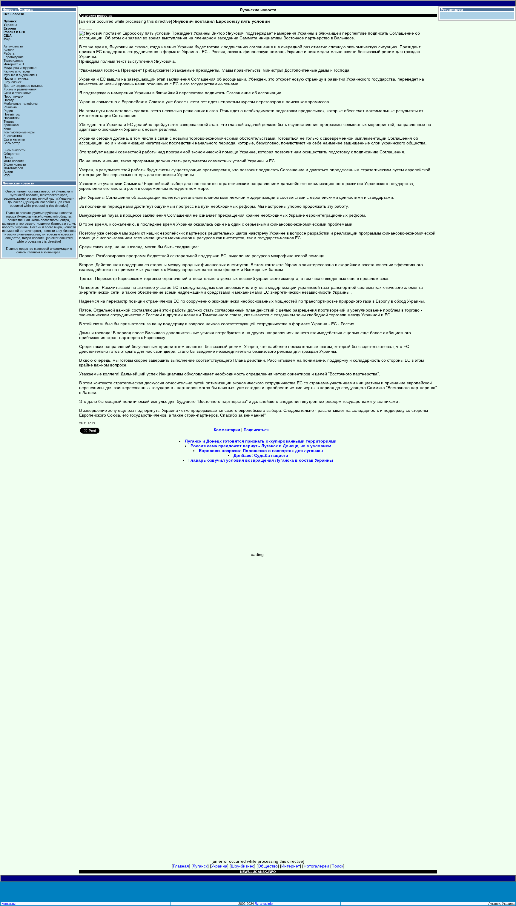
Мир (7, 39)
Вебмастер (12, 143)
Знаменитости (14, 150)
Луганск (10, 21)
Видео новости (15, 164)
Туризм (9, 121)
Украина (10, 25)
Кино (7, 128)
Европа (10, 28)
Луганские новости (18, 183)
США (8, 35)
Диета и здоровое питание (23, 85)
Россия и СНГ (15, 32)
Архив (8, 171)
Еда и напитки (14, 139)
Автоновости (13, 46)
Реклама (10, 107)
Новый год (11, 114)
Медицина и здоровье (20, 68)
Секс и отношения (17, 93)
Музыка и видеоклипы (20, 75)
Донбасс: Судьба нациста (261, 455)
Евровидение (14, 57)
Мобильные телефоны (21, 103)
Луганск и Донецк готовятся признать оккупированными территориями (261, 441)
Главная (181, 866)
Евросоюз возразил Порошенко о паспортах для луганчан (261, 450)
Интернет (290, 866)
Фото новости (14, 161)
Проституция (13, 96)
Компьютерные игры (19, 132)
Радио (8, 111)
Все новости (14, 14)
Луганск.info (264, 903)
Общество (11, 153)
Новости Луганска (18, 9)
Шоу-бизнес (13, 82)
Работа (9, 53)
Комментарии (227, 430)
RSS (7, 175)
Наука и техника (16, 78)
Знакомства (13, 136)
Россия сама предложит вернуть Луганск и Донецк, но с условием (261, 445)
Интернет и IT (14, 64)
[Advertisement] (207, 509)
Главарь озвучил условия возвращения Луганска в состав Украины (260, 460)
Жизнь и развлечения (20, 89)
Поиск (8, 157)
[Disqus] (258, 631)
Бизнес (9, 50)
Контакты (8, 903)
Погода (9, 100)
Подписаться (256, 430)
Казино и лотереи (17, 71)
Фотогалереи (13, 168)
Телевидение (13, 60)
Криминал (11, 125)
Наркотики (11, 118)
